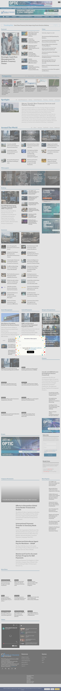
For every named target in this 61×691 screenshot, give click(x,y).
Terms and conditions (36, 348)
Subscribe (30, 352)
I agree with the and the (32, 348)
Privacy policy (32, 349)
